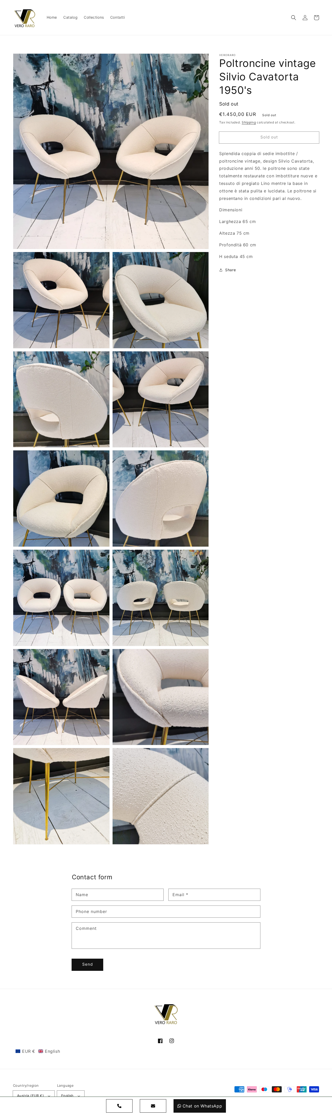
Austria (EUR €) (30, 1095)
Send (87, 964)
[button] (293, 17)
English (67, 1095)
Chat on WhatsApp (202, 1106)
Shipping (249, 122)
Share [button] (230, 270)
